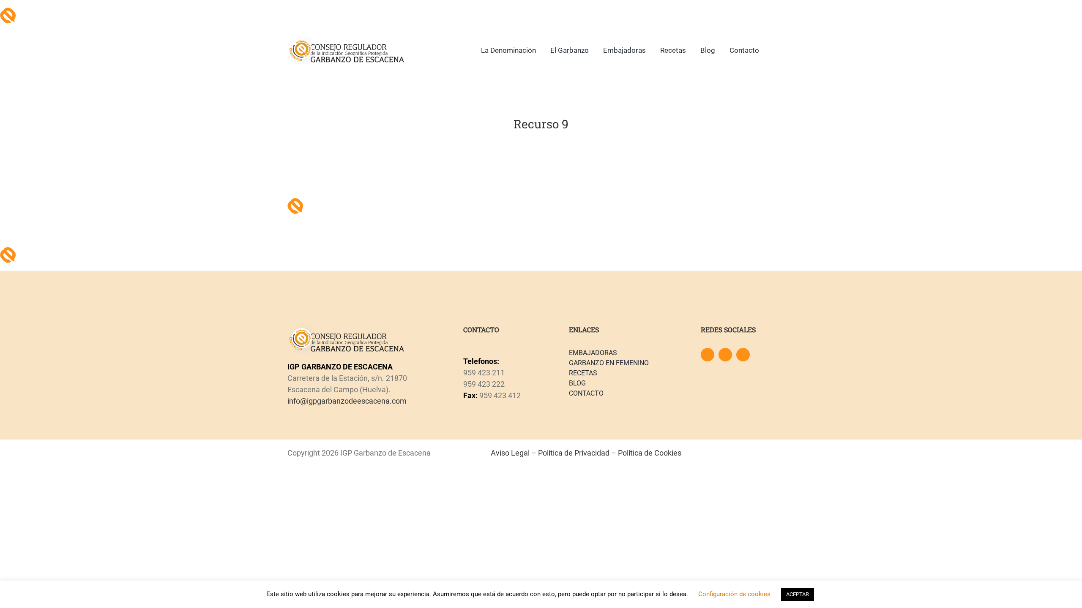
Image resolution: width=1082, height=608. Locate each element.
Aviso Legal (510, 452)
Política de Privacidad (573, 452)
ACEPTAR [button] (797, 594)
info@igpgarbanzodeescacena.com (347, 400)
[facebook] (707, 354)
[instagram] (725, 354)
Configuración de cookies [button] (734, 594)
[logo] (345, 39)
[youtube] (743, 354)
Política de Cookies (649, 452)
